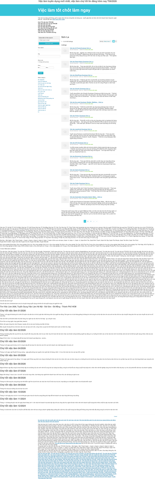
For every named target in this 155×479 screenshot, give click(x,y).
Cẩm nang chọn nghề (58, 19)
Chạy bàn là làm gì (43, 469)
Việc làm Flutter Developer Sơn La (80, 183)
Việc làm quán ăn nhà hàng (44, 83)
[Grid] (116, 41)
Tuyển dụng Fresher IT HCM (55, 474)
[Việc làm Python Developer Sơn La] (65, 118)
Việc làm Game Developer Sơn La (79, 170)
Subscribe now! (49, 43)
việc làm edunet (44, 421)
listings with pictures (44, 62)
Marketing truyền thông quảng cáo (46, 98)
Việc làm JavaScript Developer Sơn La (81, 129)
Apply (40, 73)
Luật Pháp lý (41, 93)
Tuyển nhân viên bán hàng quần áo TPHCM (50, 461)
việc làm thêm (41, 100)
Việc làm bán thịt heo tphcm (90, 461)
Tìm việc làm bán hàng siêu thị (72, 461)
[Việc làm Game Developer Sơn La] (65, 172)
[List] (113, 41)
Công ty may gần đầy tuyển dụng (53, 456)
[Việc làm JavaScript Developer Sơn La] (65, 131)
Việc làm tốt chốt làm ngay (64, 10)
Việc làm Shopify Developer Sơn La (80, 89)
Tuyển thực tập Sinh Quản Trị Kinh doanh (81, 477)
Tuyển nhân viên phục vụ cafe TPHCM (93, 466)
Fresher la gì (43, 474)
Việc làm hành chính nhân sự (45, 90)
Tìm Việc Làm (41, 84)
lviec (72, 420)
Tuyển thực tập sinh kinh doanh (102, 477)
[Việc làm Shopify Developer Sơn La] (65, 91)
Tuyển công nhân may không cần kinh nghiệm (100, 456)
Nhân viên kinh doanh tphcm (100, 462)
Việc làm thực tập (42, 103)
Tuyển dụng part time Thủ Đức (95, 472)
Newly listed (107, 41)
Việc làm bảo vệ (42, 110)
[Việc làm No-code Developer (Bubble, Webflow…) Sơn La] (65, 104)
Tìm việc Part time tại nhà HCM (94, 471)
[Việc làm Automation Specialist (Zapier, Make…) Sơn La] (65, 199)
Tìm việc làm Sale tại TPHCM (87, 459)
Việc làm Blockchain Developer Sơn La (81, 156)
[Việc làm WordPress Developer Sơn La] (65, 77)
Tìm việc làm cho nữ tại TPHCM (74, 453)
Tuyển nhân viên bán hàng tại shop (107, 459)
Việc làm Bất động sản (43, 96)
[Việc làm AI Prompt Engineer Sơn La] (65, 50)
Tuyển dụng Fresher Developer (103, 474)
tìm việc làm (41, 420)
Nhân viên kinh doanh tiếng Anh (82, 462)
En (38, 112)
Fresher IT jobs (53, 475)
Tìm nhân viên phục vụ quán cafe (64, 465)
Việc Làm (40, 95)
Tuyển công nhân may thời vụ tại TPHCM (74, 456)
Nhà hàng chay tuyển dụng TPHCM (95, 468)
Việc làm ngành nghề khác (44, 105)
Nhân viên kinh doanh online (46, 465)
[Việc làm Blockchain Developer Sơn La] (65, 159)
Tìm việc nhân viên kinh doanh (92, 463)
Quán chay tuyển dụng (70, 469)
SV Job (69, 420)
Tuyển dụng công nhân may (102, 458)
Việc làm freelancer (42, 81)
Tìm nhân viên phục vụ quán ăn (101, 465)
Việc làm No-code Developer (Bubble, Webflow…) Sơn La (86, 102)
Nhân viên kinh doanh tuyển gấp (63, 462)
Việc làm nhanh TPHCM (81, 455)
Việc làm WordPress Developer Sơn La (81, 75)
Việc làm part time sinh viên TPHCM (59, 471)
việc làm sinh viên (61, 420)
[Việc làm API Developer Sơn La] (65, 145)
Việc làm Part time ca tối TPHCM (58, 472)
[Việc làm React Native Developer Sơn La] (65, 64)
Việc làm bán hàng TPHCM (70, 459)
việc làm (47, 420)
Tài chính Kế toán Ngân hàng (45, 86)
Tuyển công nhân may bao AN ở (84, 458)
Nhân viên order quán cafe (85, 469)
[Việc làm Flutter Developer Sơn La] (65, 186)
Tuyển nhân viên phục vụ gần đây (56, 468)
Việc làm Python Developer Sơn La (80, 116)
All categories (41, 79)
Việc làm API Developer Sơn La (79, 143)
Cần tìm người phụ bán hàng (106, 461)
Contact (115, 416)
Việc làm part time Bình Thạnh (77, 472)
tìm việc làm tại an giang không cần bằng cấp (68, 443)
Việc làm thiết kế (42, 108)
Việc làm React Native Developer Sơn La (81, 61)
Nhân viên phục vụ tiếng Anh (83, 465)
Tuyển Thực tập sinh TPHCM (66, 475)
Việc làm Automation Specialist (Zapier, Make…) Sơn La (86, 197)
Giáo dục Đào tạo (42, 107)
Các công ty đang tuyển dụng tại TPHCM (62, 455)
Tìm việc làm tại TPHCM (58, 453)
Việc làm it (40, 88)
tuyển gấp (53, 420)
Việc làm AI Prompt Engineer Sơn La (80, 48)
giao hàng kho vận (42, 101)
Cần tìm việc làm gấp (44, 453)
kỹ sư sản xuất (41, 91)
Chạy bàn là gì (110, 468)
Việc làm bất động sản (85, 420)
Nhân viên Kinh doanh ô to (109, 463)
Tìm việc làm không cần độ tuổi (93, 453)
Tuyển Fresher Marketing (71, 474)
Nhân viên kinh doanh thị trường (73, 463)
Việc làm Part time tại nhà (77, 471)
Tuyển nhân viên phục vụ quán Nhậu (70, 466)
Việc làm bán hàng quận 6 (45, 462)
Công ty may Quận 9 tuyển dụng (65, 458)
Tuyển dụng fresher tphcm (86, 474)
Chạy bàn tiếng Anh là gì (56, 469)
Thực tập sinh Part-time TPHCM (104, 475)
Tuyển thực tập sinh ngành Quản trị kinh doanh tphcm (53, 477)
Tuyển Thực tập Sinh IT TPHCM (85, 475)
